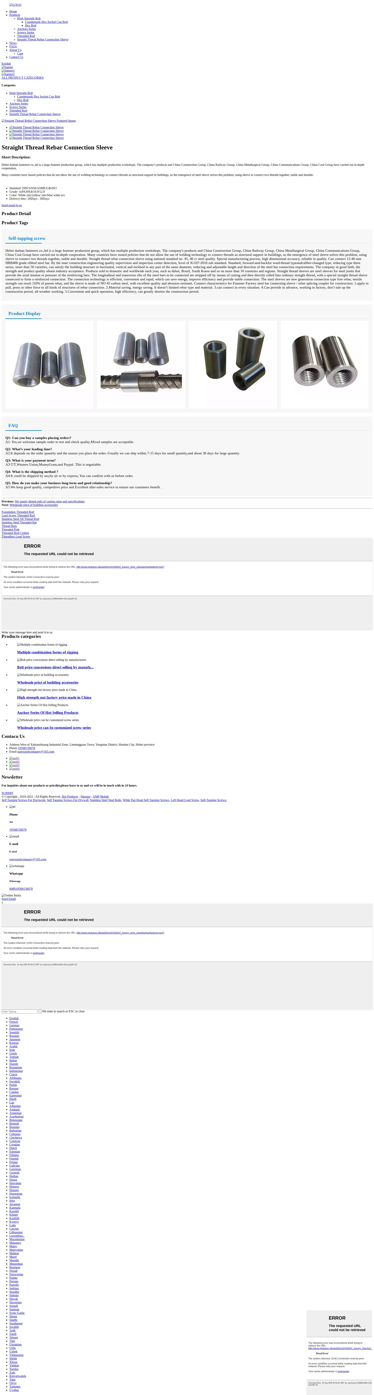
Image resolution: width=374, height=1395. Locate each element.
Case (20, 53)
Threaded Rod (26, 36)
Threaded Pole (10, 529)
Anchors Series (26, 29)
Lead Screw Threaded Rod (18, 515)
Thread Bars (9, 526)
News (13, 43)
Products (14, 15)
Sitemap (85, 796)
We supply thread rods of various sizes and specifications (50, 501)
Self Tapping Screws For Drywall (67, 800)
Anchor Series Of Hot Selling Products (47, 713)
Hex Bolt (30, 25)
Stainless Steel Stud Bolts (105, 800)
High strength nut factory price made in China (54, 697)
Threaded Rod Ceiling (15, 533)
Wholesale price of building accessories (34, 505)
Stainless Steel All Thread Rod (20, 519)
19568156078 (26, 748)
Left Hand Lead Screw (185, 800)
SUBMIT (7, 793)
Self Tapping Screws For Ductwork (23, 800)
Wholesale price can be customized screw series (54, 728)
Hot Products (70, 796)
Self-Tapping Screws (213, 800)
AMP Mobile (101, 796)
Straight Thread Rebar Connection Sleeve (42, 39)
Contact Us (16, 57)
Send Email (9, 899)
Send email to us (12, 205)
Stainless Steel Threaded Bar (19, 522)
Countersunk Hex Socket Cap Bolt (46, 22)
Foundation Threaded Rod (18, 512)
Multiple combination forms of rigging (47, 652)
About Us (15, 50)
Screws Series (25, 32)
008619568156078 (21, 888)
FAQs (13, 46)
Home (13, 11)
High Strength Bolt (29, 18)
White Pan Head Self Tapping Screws (146, 800)
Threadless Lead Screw (16, 536)
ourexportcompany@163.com (35, 751)
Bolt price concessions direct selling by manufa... (55, 667)
